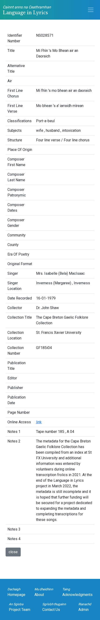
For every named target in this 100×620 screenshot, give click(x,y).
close (13, 552)
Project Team (19, 607)
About (43, 592)
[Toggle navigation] (90, 9)
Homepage (16, 592)
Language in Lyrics (27, 10)
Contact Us (54, 607)
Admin (84, 607)
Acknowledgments (77, 592)
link (39, 422)
